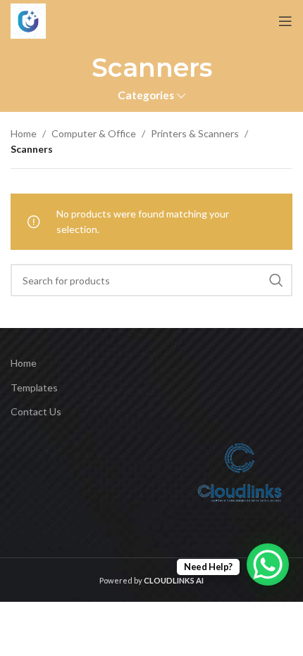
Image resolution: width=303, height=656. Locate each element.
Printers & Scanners (195, 133)
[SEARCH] (276, 280)
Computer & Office (93, 133)
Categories (146, 95)
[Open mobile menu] (285, 21)
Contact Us (36, 411)
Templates (34, 387)
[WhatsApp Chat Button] (268, 564)
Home (24, 133)
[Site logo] (28, 21)
